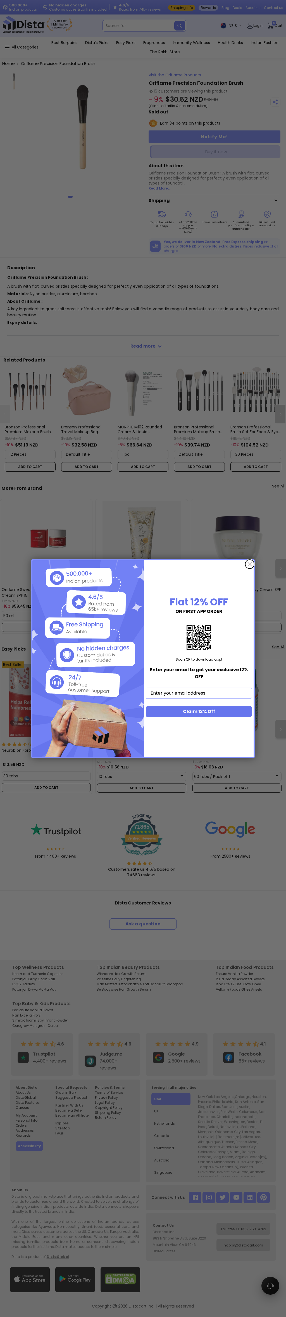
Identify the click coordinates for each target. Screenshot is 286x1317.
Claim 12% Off (199, 711)
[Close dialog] (249, 564)
